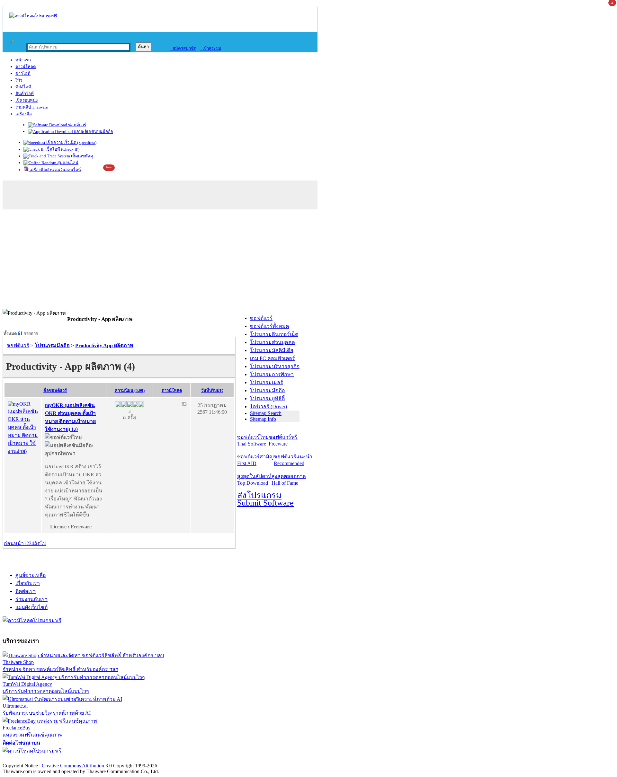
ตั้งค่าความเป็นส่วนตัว (27, 759)
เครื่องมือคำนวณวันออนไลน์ (55, 169)
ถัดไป (40, 543)
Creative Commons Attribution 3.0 (77, 765)
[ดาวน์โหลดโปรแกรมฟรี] (33, 15)
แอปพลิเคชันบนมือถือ (93, 131)
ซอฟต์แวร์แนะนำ (293, 460)
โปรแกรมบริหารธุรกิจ (275, 366)
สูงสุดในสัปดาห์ (254, 479)
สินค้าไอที (24, 93)
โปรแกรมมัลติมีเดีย (271, 350)
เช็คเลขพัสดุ (81, 156)
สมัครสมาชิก (183, 48)
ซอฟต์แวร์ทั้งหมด (269, 326)
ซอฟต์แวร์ (76, 124)
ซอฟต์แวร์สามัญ (255, 460)
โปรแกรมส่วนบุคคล (272, 342)
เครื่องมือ (23, 113)
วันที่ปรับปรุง (212, 390)
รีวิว (18, 80)
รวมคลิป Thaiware (31, 107)
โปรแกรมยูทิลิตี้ (267, 398)
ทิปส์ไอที (23, 86)
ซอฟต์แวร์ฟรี (283, 440)
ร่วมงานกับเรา (31, 599)
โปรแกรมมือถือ (267, 390)
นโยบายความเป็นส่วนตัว (85, 759)
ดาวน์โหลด (25, 66)
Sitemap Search (266, 413)
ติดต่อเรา (25, 591)
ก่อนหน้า (14, 543)
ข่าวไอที (23, 73)
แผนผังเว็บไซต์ (31, 607)
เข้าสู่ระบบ (210, 48)
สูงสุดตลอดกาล (289, 479)
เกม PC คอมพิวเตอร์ (272, 358)
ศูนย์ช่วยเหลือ (30, 575)
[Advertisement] (308, 261)
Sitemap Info (263, 419)
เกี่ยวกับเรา (27, 583)
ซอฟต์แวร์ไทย (253, 440)
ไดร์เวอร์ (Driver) (268, 406)
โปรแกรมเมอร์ (266, 382)
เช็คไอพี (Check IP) (61, 149)
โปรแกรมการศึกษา (272, 374)
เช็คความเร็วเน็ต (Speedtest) (70, 142)
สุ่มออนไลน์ (67, 162)
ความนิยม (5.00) (130, 390)
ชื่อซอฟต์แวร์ (55, 390)
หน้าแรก (23, 59)
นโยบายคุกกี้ (133, 759)
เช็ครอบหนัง (26, 100)
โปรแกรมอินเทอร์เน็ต (274, 334)
